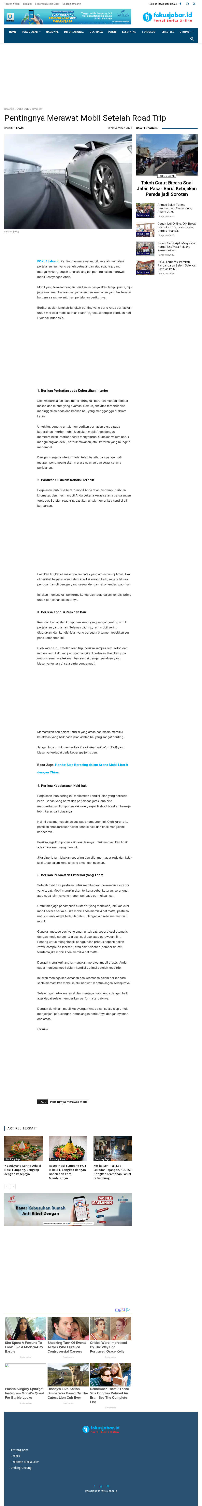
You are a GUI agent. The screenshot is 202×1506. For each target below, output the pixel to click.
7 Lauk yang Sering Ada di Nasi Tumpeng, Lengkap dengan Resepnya (22, 1170)
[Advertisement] (101, 74)
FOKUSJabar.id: (49, 261)
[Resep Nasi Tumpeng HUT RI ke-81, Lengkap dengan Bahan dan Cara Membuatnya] (68, 1148)
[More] (107, 251)
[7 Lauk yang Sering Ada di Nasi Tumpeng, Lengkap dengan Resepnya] (23, 1148)
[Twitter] (194, 3)
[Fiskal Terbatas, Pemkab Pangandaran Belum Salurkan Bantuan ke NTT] (145, 267)
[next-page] (13, 1186)
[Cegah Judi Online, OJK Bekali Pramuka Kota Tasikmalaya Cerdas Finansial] (145, 229)
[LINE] (98, 251)
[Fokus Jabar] (167, 17)
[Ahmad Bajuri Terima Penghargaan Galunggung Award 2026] (145, 210)
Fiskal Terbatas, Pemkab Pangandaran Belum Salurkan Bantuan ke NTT (177, 265)
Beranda (9, 109)
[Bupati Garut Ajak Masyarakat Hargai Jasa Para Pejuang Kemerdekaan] (145, 248)
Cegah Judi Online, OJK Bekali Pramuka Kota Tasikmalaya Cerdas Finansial (177, 227)
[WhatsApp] (89, 251)
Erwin (20, 128)
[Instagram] (187, 3)
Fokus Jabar (167, 175)
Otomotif (37, 109)
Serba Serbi (23, 109)
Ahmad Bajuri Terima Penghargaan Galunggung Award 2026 (175, 208)
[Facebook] (180, 3)
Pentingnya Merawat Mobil (69, 1102)
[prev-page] (6, 1186)
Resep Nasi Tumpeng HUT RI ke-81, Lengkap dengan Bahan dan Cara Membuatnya (67, 1172)
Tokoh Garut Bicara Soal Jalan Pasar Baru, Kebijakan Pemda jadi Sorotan (167, 188)
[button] (192, 39)
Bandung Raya (13, 1159)
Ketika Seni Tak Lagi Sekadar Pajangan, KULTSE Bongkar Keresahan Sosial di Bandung (112, 1172)
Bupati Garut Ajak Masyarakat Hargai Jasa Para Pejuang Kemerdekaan (177, 246)
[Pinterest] (80, 251)
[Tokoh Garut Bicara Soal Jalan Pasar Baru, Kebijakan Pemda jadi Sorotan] (167, 155)
